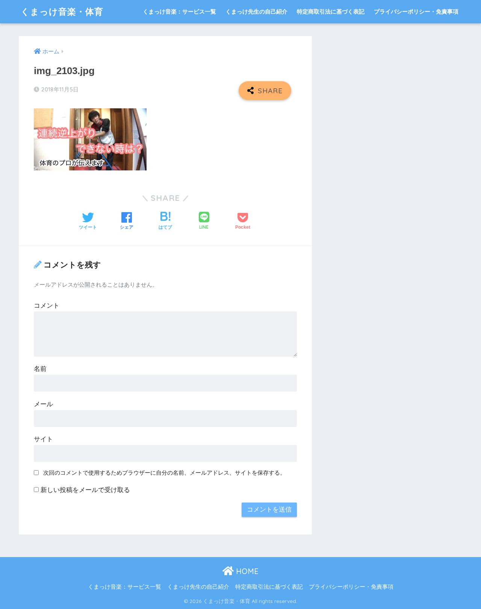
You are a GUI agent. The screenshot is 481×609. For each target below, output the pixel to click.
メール (43, 404)
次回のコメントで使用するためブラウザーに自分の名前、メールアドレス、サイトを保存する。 (164, 472)
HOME (246, 571)
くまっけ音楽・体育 (62, 11)
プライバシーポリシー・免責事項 (416, 11)
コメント (46, 305)
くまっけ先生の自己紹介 (256, 11)
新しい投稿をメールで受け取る (85, 490)
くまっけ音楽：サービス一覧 (179, 11)
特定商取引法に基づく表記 (331, 11)
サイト (43, 439)
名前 (40, 368)
